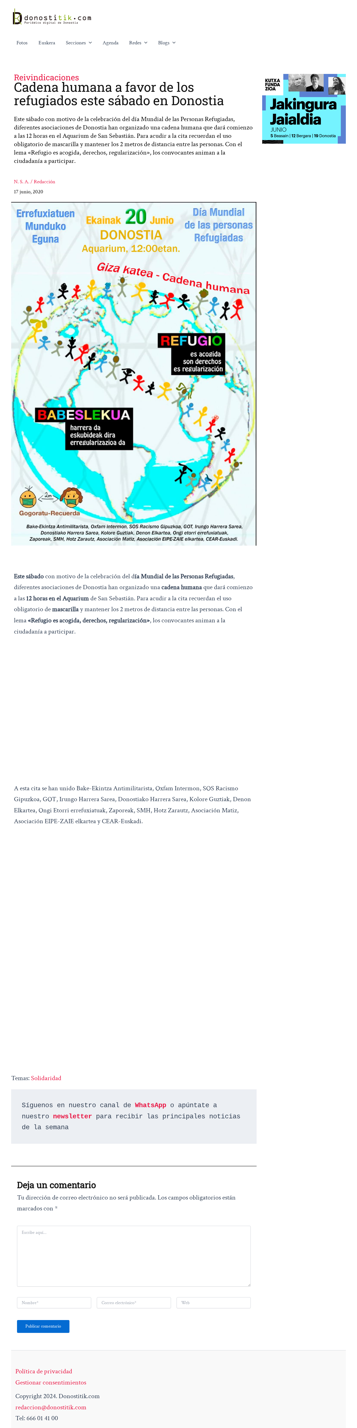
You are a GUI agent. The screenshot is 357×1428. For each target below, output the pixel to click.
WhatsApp (150, 1105)
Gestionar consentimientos (50, 1382)
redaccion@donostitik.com (50, 1407)
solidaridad (46, 1078)
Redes (135, 42)
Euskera (46, 42)
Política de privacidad (43, 1371)
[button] (89, 43)
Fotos (22, 42)
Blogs (164, 42)
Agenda (111, 42)
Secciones (76, 42)
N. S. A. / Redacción (34, 181)
